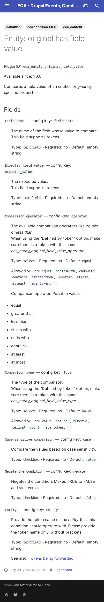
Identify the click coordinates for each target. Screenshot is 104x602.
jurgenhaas (63, 570)
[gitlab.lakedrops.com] (15, 594)
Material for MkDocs (35, 585)
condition (13, 27)
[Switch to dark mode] (85, 6)
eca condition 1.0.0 (41, 27)
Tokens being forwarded (51, 558)
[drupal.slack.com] (24, 594)
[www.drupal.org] (7, 594)
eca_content (72, 27)
